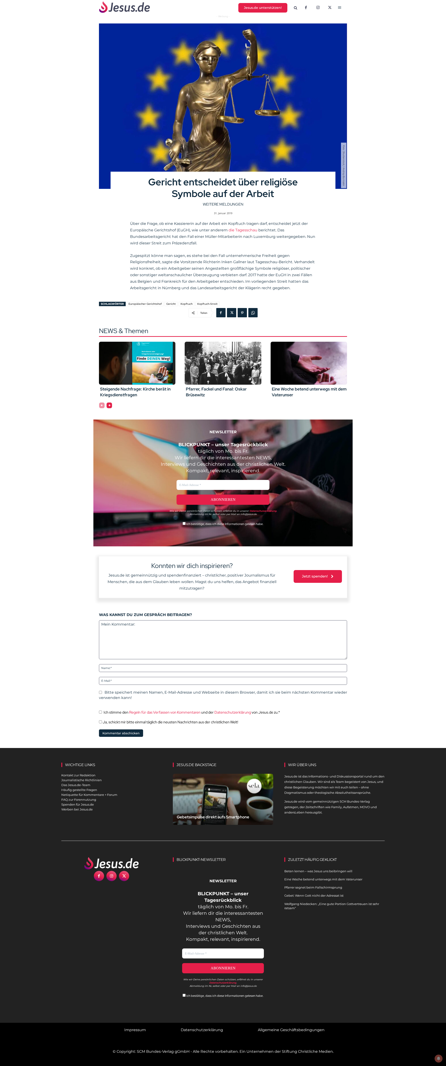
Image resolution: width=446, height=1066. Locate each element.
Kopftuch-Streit (207, 303)
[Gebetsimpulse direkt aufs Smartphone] (223, 805)
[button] (296, 8)
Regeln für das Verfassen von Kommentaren (164, 712)
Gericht (171, 303)
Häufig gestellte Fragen (79, 790)
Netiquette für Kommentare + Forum (89, 795)
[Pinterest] (242, 312)
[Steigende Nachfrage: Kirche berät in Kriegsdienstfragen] (137, 363)
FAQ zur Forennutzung (78, 799)
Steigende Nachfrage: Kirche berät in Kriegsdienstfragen (135, 391)
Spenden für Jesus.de (77, 804)
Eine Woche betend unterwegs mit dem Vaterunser (323, 879)
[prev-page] (102, 405)
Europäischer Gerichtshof (145, 303)
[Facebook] (306, 8)
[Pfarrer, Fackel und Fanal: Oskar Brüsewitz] (223, 363)
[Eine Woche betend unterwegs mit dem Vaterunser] (309, 363)
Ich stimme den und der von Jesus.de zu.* (192, 712)
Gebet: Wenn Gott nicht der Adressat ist (314, 895)
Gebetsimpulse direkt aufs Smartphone (213, 817)
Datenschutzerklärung (232, 712)
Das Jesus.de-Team (75, 785)
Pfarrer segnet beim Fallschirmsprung (313, 887)
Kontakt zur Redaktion (78, 775)
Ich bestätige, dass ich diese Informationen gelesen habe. (224, 524)
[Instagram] (318, 8)
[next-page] (109, 405)
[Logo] (111, 863)
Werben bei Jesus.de (77, 809)
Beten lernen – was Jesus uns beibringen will (318, 871)
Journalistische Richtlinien (81, 780)
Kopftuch (186, 303)
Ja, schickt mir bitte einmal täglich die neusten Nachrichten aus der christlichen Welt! (170, 722)
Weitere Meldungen (223, 204)
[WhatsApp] (253, 312)
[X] (330, 8)
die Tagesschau (242, 230)
